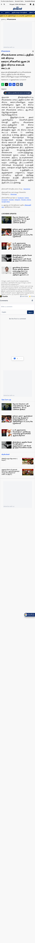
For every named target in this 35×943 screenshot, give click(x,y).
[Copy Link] (21, 84)
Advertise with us (9, 47)
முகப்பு (7, 12)
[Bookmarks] (30, 4)
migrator (4, 89)
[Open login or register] (33, 4)
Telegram (17, 200)
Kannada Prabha (19, 1)
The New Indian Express (7, 1)
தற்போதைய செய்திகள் (19, 12)
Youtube (11, 200)
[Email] (17, 84)
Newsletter (26, 189)
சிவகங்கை (5, 51)
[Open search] (4, 4)
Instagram (5, 200)
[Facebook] (10, 84)
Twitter (26, 198)
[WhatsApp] (2, 84)
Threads (23, 200)
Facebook (21, 198)
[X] (6, 84)
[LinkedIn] (13, 84)
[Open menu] (1, 4)
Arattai (29, 200)
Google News (6, 202)
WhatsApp (13, 194)
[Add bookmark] (33, 51)
